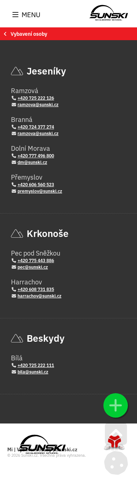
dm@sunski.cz (32, 162)
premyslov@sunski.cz (40, 191)
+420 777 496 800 (36, 155)
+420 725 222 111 (36, 365)
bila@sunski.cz (33, 371)
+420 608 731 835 (36, 289)
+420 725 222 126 (36, 98)
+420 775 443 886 (36, 260)
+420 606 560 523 (36, 184)
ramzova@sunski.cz (38, 104)
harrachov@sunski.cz (39, 295)
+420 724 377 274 (36, 126)
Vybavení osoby (29, 34)
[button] (26, 14)
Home (108, 13)
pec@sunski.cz (33, 267)
